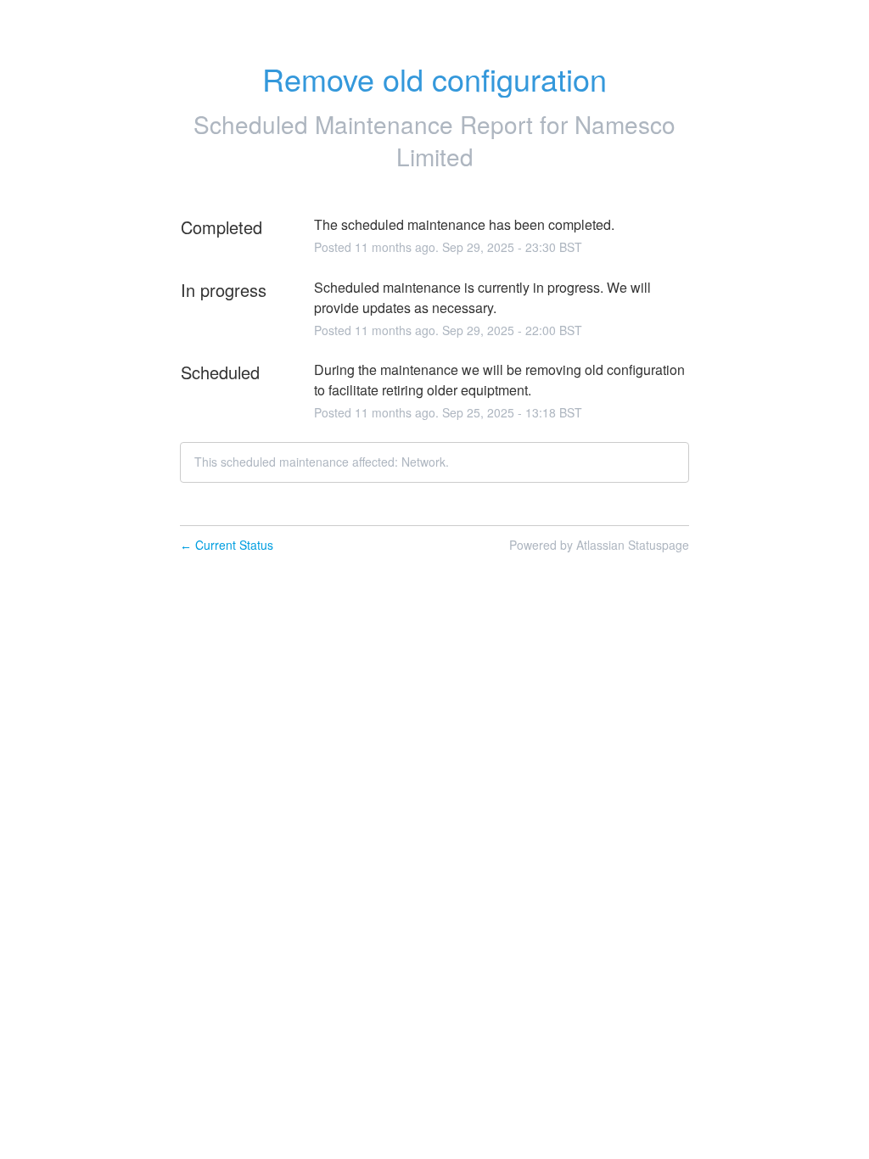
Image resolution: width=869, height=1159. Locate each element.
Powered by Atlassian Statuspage (599, 544)
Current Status (226, 544)
